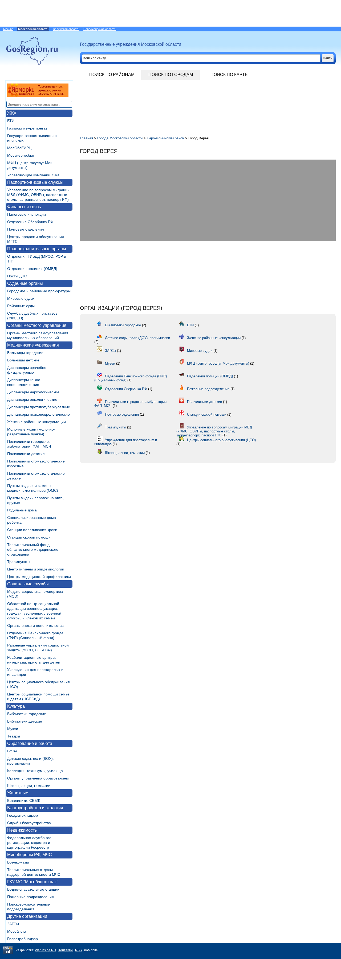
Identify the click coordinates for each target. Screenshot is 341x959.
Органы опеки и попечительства (35, 625)
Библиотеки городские (26, 714)
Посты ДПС (17, 276)
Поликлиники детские (26, 454)
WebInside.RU (45, 950)
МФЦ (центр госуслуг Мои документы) (218, 363)
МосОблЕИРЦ (19, 148)
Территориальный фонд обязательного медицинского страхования (32, 549)
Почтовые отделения (25, 229)
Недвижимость (22, 830)
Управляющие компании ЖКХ (33, 175)
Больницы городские (25, 353)
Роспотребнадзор (22, 939)
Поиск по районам (112, 74)
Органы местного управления (36, 325)
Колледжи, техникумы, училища (35, 771)
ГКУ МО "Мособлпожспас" (32, 881)
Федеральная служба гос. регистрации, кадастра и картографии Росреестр (29, 842)
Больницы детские (23, 360)
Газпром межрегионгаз (27, 128)
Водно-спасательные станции (33, 889)
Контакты (65, 950)
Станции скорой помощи (29, 537)
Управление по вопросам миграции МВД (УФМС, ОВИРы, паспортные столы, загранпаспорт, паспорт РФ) (38, 195)
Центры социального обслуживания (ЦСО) (221, 440)
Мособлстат (17, 931)
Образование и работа (29, 743)
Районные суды (21, 306)
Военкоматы (18, 862)
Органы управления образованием (38, 778)
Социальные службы (28, 584)
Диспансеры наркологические (33, 392)
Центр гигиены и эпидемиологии (35, 569)
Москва (8, 29)
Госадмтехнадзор (22, 815)
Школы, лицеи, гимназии (28, 785)
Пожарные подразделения (30, 897)
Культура (16, 706)
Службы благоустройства (29, 823)
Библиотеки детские (24, 721)
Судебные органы (25, 283)
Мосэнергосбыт (20, 155)
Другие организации (27, 916)
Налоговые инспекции (26, 214)
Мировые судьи (20, 298)
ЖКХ (12, 113)
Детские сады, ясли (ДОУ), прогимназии (137, 338)
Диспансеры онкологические (32, 399)
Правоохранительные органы (36, 249)
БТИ (10, 121)
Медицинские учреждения (33, 345)
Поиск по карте (229, 74)
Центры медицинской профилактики (39, 576)
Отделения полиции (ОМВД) (32, 268)
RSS (78, 950)
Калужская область (66, 29)
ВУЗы (12, 751)
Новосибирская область (99, 29)
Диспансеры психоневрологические (38, 414)
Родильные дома (22, 510)
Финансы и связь (24, 207)
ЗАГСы (13, 924)
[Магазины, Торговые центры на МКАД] (37, 95)
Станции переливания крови (32, 530)
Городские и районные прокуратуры (39, 291)
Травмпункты (18, 562)
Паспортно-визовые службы (35, 182)
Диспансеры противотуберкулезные (38, 407)
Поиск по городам (170, 74)
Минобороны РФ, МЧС (29, 854)
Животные (17, 793)
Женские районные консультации (36, 422)
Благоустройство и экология (35, 808)
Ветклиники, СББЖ (23, 800)
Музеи (12, 729)
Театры (13, 736)
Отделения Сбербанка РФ (30, 222)
